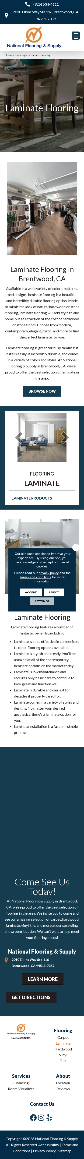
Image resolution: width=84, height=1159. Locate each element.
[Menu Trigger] (76, 36)
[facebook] (33, 1117)
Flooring (20, 55)
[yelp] (49, 1117)
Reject (54, 592)
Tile (63, 1060)
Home (9, 55)
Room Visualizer (21, 1088)
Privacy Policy (44, 1150)
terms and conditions (35, 577)
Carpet (63, 1037)
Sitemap (64, 1150)
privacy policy (49, 572)
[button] (42, 391)
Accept (31, 592)
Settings (42, 601)
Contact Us (42, 1104)
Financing (21, 1083)
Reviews (63, 1088)
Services (21, 1076)
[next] (65, 437)
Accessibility (48, 1144)
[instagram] (41, 1117)
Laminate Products (32, 498)
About (63, 1076)
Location (63, 1083)
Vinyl (63, 1055)
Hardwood (63, 1049)
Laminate (63, 1043)
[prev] (18, 437)
